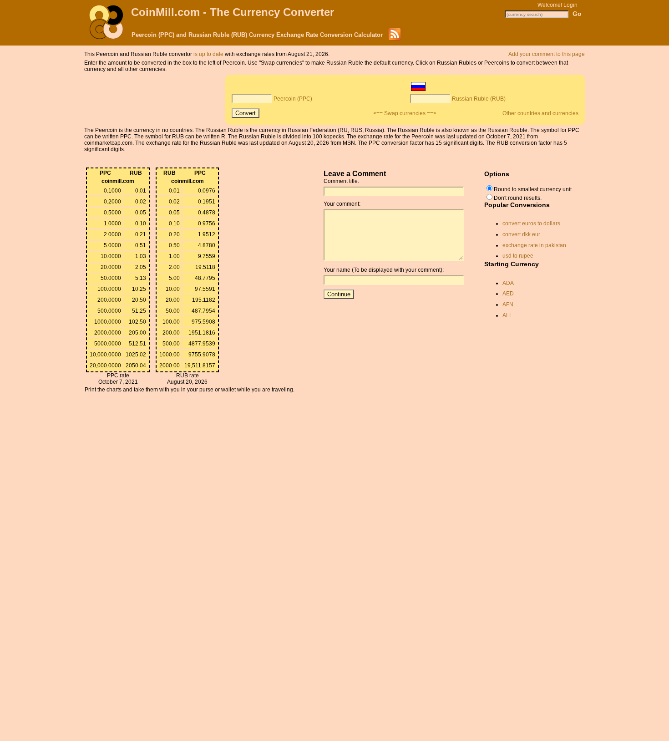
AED (508, 293)
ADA (508, 283)
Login (570, 5)
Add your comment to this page (546, 54)
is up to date (208, 54)
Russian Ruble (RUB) (479, 99)
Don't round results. (518, 198)
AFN (507, 304)
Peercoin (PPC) (293, 99)
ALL (507, 315)
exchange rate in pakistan (534, 245)
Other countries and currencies (540, 113)
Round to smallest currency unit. (533, 189)
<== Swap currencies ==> (404, 113)
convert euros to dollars (531, 223)
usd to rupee (517, 256)
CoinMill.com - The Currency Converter (232, 12)
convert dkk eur (521, 234)
